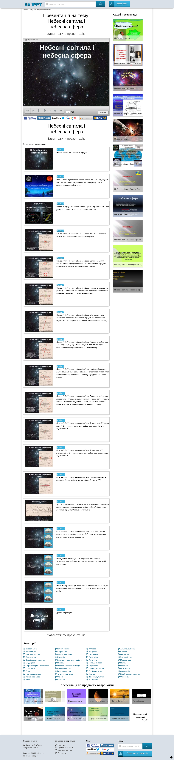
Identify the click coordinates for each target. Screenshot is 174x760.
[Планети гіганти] (76, 696)
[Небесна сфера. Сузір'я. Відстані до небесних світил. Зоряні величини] (128, 180)
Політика (124, 666)
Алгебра (92, 649)
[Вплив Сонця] (119, 696)
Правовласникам (65, 748)
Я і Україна (93, 680)
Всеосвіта (62, 753)
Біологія (123, 652)
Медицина (30, 663)
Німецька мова (95, 663)
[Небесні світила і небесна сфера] (39, 159)
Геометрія (124, 654)
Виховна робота (33, 654)
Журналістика (126, 657)
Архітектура (31, 652)
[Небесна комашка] (128, 30)
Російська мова (95, 671)
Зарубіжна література (35, 660)
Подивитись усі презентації (140, 715)
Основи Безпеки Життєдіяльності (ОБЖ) (70, 666)
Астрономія (62, 652)
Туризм (92, 674)
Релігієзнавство (64, 671)
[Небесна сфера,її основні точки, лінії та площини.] (128, 105)
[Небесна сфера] (128, 130)
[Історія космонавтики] (33, 696)
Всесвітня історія (64, 654)
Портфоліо (30, 668)
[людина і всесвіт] (55, 714)
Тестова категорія (33, 674)
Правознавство (64, 668)
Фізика (60, 677)
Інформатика (31, 649)
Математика (125, 660)
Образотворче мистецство (37, 666)
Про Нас (61, 745)
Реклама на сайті (65, 750)
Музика (60, 663)
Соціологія (125, 671)
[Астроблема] (141, 696)
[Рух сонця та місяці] (76, 714)
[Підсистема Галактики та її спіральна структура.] (119, 714)
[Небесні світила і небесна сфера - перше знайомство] (128, 281)
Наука (123, 663)
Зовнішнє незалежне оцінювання (70, 660)
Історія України (64, 649)
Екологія (61, 657)
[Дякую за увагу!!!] (39, 619)
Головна (26, 10)
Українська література (130, 674)
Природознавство (96, 668)
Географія (93, 654)
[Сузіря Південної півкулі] (98, 714)
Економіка (93, 657)
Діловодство (31, 657)
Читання (61, 680)
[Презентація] (55, 696)
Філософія (125, 677)
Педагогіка (93, 666)
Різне (28, 671)
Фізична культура (96, 677)
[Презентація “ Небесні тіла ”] (128, 80)
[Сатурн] (33, 714)
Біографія (93, 652)
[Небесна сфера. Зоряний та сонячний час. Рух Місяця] (128, 155)
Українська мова (33, 677)
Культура (93, 660)
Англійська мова (127, 649)
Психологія (125, 668)
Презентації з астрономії (41, 10)
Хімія (28, 680)
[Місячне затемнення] (98, 696)
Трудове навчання (65, 674)
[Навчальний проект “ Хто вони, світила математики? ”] (128, 55)
